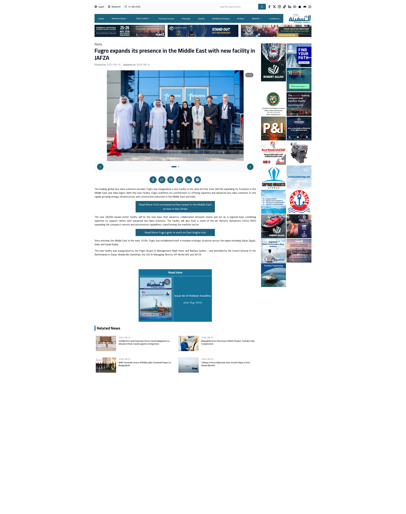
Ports (98, 44)
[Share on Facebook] (153, 179)
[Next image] (250, 167)
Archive (240, 18)
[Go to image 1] (174, 166)
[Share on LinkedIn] (188, 179)
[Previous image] (100, 167)
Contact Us (274, 18)
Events (201, 18)
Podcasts (186, 18)
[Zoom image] (167, 282)
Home (101, 18)
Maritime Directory (221, 18)
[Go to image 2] (178, 166)
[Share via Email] (170, 179)
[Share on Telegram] (197, 179)
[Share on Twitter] (161, 179)
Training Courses (166, 18)
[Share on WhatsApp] (179, 179)
